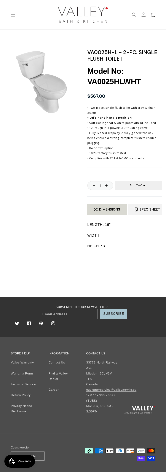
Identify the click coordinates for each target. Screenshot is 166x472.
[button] (13, 14)
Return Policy (21, 395)
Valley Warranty (22, 362)
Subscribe (113, 313)
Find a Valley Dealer (58, 376)
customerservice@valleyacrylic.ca (111, 389)
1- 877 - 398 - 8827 (100, 395)
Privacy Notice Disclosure (21, 408)
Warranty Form (22, 373)
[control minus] (91, 185)
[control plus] (108, 185)
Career (54, 389)
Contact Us (57, 362)
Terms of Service (23, 384)
